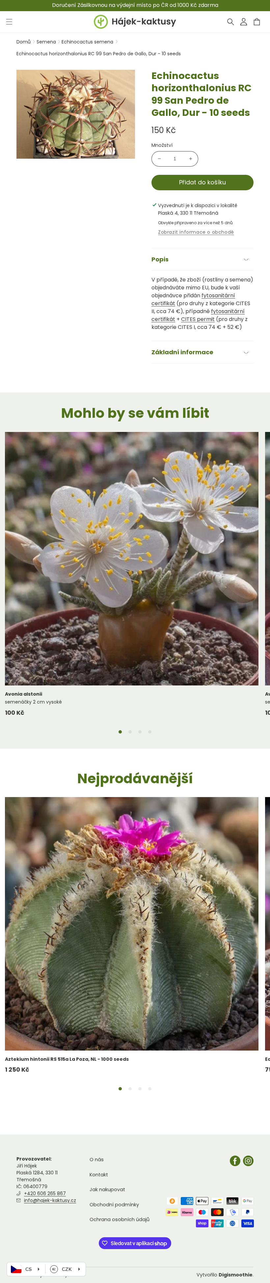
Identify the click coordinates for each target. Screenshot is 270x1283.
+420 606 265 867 (45, 1193)
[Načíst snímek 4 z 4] (150, 732)
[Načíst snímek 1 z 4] (120, 732)
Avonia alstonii (23, 694)
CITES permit (198, 319)
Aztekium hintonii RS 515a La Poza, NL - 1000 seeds (67, 1059)
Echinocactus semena (88, 42)
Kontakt (99, 1174)
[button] (230, 22)
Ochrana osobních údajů (119, 1219)
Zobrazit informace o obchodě (196, 232)
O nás (97, 1159)
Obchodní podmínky (114, 1204)
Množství (162, 145)
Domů (23, 42)
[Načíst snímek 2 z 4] (130, 732)
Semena (47, 42)
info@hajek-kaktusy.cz (50, 1200)
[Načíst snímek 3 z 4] (140, 732)
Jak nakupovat (107, 1189)
